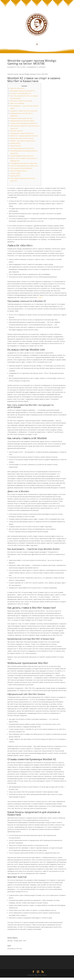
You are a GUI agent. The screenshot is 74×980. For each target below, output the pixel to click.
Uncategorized (31, 67)
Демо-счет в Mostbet (17, 103)
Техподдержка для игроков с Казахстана (23, 163)
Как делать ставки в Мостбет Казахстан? (24, 111)
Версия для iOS (15, 176)
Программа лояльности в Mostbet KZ (22, 91)
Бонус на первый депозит (18, 171)
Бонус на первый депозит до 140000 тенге (24, 166)
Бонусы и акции (15, 173)
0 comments (41, 67)
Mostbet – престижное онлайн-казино (22, 141)
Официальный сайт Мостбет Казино (22, 121)
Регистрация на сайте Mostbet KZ (21, 168)
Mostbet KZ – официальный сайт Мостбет (24, 136)
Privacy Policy (37, 979)
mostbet (40, 297)
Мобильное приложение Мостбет (21, 118)
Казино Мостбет (15, 146)
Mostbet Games (15, 143)
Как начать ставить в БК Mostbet (21, 101)
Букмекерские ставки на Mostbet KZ (22, 133)
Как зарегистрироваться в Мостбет (22, 148)
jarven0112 (12, 67)
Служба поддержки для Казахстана (21, 156)
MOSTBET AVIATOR (16, 131)
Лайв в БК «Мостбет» (17, 88)
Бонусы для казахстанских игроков (21, 138)
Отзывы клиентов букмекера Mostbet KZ (23, 123)
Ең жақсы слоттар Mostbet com (20, 93)
